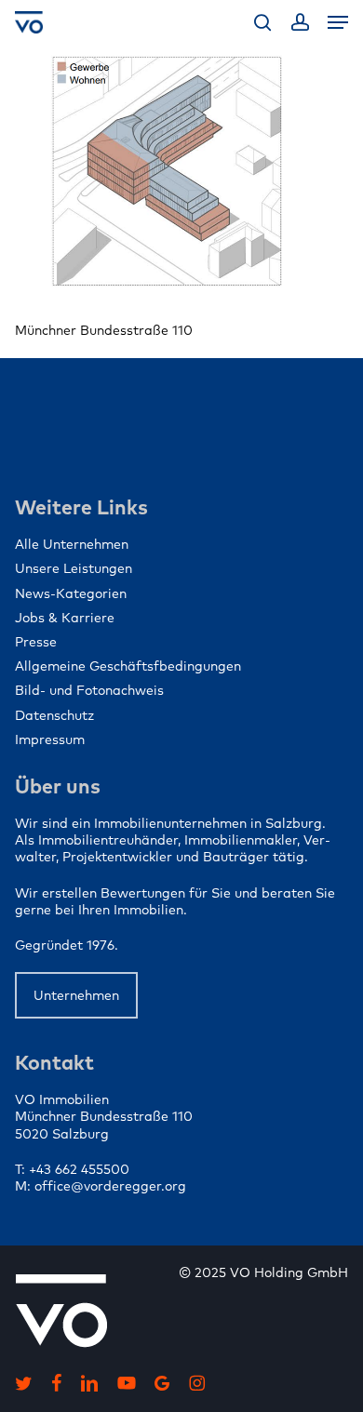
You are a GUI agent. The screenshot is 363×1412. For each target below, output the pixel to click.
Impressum (50, 739)
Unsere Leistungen (73, 568)
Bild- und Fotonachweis (89, 690)
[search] (262, 22)
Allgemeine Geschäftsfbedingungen (128, 666)
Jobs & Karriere (64, 617)
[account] (299, 22)
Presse (36, 641)
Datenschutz (54, 715)
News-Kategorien (71, 593)
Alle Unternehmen (71, 544)
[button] (338, 22)
